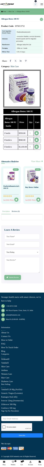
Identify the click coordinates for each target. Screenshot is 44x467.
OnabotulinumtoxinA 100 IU (11, 187)
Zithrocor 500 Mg (8, 404)
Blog (3, 351)
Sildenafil (5, 359)
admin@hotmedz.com (13, 315)
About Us (5, 332)
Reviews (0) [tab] (16, 211)
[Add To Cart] (16, 200)
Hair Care (5, 377)
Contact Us (5, 336)
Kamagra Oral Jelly (9, 397)
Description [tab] (6, 211)
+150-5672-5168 (11, 306)
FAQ (3, 344)
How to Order (7, 340)
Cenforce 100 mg (8, 408)
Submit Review (13, 277)
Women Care (6, 374)
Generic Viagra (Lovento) (12, 393)
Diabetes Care (7, 381)
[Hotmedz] (7, 4)
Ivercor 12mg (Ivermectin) (12, 400)
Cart (21, 463)
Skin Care (11, 11)
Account (30, 464)
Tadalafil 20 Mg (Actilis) (11, 389)
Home (4, 11)
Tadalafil (5, 363)
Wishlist (13, 463)
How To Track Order (9, 347)
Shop (4, 464)
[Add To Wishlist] (41, 19)
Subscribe (22, 435)
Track (39, 464)
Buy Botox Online (32, 187)
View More (36, 161)
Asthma (4, 370)
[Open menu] (41, 4)
